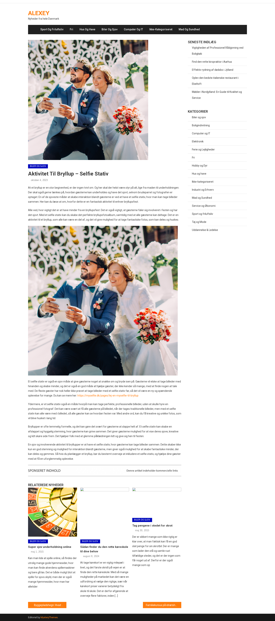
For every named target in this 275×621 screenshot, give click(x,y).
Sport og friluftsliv (51, 29)
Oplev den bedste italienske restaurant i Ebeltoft (215, 80)
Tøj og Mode (199, 221)
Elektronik (198, 141)
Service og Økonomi (204, 205)
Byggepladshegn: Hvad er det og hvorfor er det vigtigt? (50, 605)
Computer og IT (133, 29)
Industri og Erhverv (203, 189)
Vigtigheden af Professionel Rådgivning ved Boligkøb (217, 50)
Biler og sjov (109, 29)
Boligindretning (201, 125)
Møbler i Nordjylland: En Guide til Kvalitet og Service (217, 94)
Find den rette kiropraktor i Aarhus (212, 61)
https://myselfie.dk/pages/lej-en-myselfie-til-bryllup (107, 395)
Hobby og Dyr (199, 165)
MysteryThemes (49, 617)
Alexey (38, 13)
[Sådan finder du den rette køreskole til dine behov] (104, 512)
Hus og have (87, 29)
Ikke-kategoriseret (160, 29)
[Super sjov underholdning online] (52, 512)
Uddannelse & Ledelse (205, 229)
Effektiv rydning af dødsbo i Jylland (212, 69)
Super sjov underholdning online (49, 547)
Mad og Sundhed (189, 29)
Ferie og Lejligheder (203, 149)
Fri (71, 29)
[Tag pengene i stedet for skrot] (156, 501)
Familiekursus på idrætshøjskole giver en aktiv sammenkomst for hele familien (163, 605)
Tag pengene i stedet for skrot (152, 525)
